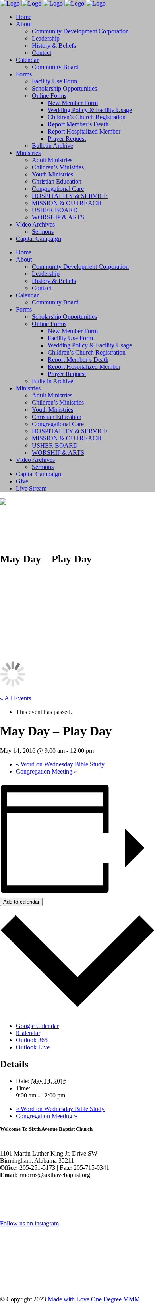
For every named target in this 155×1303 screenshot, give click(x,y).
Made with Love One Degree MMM (94, 1299)
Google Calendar (37, 1025)
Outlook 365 (32, 1040)
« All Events (15, 698)
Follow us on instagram (29, 1223)
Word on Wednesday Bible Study (60, 764)
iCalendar (28, 1033)
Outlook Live (33, 1047)
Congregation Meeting (46, 771)
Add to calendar (21, 902)
